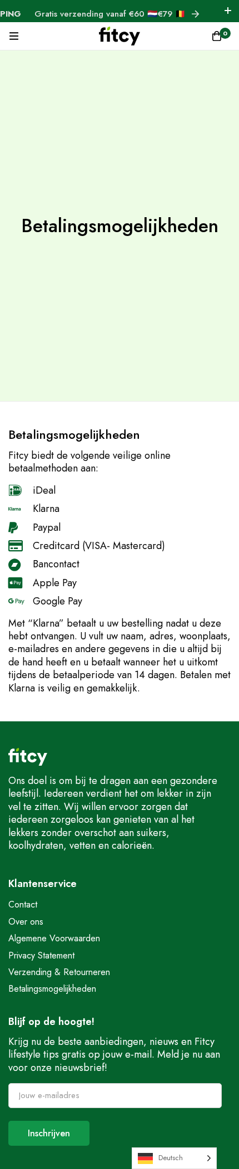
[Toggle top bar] (228, 11)
